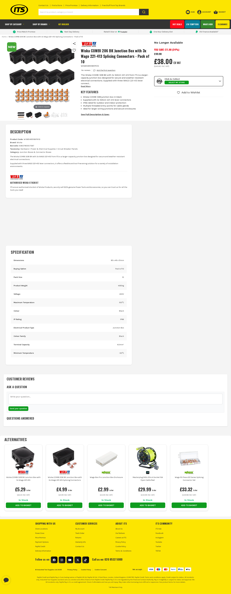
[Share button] (74, 43)
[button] (188, 81)
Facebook (159, 533)
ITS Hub (158, 529)
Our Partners (120, 533)
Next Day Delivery (71, 32)
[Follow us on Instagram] (62, 560)
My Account (79, 529)
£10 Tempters (192, 24)
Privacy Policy (121, 542)
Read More (86, 86)
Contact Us (43, 5)
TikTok (158, 551)
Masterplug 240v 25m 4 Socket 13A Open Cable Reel (148, 478)
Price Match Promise (26, 32)
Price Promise (71, 5)
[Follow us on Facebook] (54, 560)
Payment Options (42, 542)
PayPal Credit (40, 546)
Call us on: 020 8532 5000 (107, 559)
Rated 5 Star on (110, 32)
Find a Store (57, 5)
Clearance (222, 24)
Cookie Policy (121, 546)
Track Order (79, 533)
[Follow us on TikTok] (85, 560)
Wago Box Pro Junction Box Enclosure (106, 477)
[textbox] (115, 399)
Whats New (208, 24)
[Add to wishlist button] (74, 50)
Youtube (159, 542)
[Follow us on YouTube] (70, 560)
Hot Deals (177, 24)
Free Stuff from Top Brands (113, 5)
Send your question (18, 408)
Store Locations (41, 529)
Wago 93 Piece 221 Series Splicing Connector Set (189, 478)
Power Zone (39, 533)
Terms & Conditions (123, 551)
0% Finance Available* (208, 32)
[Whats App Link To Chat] (14, 579)
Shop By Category (13, 24)
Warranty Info (80, 542)
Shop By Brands (40, 24)
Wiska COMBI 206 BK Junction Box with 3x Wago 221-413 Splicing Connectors (65, 478)
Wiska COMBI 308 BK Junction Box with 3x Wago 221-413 (23, 478)
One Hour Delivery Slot (163, 32)
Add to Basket (23, 505)
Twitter (158, 546)
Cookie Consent (101, 570)
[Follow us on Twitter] (77, 560)
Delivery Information (90, 5)
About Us (119, 529)
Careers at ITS (121, 538)
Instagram (160, 538)
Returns (78, 538)
